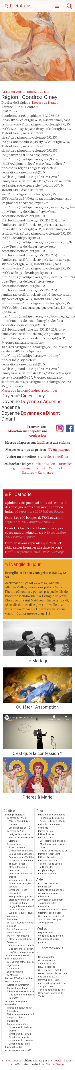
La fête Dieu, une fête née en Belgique (21, 924)
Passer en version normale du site (25, 91)
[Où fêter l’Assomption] (37, 685)
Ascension (12, 916)
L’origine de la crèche (19, 834)
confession (37, 435)
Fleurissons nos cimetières (23, 945)
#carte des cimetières (53, 457)
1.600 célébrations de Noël (51, 990)
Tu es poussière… (18, 847)
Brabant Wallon (44, 464)
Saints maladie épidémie (52, 821)
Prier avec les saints (48, 860)
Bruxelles (65, 464)
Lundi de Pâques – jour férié (23, 913)
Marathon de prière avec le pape (53, 846)
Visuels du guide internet (51, 936)
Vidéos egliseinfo (47, 963)
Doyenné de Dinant (40, 413)
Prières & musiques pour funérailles (19, 1009)
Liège (13, 468)
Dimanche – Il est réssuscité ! (18, 892)
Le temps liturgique (15, 814)
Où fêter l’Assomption (37, 707)
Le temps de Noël (16, 831)
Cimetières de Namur (19, 1044)
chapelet (34, 431)
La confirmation (15, 972)
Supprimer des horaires (50, 913)
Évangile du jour (25, 564)
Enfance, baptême (47, 873)
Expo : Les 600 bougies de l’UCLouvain (32, 517)
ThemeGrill (55, 1060)
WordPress (14, 1060)
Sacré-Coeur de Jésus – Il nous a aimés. (20, 931)
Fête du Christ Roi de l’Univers (19, 823)
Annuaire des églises (16, 1001)
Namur (25, 468)
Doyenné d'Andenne (41, 401)
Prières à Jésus (46, 834)
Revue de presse (46, 967)
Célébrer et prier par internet (21, 991)
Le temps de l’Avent (17, 818)
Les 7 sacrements (14, 958)
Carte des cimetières (17, 1024)
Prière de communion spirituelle (49, 826)
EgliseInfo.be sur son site (51, 890)
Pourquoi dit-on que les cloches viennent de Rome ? (23, 898)
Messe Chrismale (18, 867)
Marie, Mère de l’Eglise (20, 939)
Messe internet (13, 981)
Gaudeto (61, 1064)
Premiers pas (45, 886)
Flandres (28, 472)
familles (43, 442)
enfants (64, 442)
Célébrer (9, 811)
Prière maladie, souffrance (51, 814)
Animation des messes (17, 955)
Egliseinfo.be (17, 5)
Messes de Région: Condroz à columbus (29, 390)
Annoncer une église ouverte (52, 909)
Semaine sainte (15, 844)
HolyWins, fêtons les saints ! (23, 952)
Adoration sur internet (18, 985)
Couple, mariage (46, 870)
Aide (39, 879)
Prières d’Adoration (47, 857)
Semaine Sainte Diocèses (22, 854)
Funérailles (10, 1004)
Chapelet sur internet (17, 988)
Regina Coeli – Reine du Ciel (54, 850)
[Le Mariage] (37, 638)
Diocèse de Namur (45, 102)
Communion (13, 968)
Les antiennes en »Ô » (20, 828)
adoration (14, 431)
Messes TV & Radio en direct (19, 978)
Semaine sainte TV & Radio (22, 857)
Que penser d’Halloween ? (22, 949)
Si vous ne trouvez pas (49, 919)
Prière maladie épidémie (52, 818)
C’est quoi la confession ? (37, 753)
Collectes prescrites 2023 (18, 1050)
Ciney (26, 395)
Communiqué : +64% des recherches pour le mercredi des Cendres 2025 (52, 973)
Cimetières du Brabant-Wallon (20, 1029)
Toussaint (12, 942)
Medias (41, 928)
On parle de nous (46, 960)
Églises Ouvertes (14, 1047)
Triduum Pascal (17, 864)
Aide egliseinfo (45, 922)
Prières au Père (46, 831)
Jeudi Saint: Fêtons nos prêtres (21, 875)
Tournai (39, 468)
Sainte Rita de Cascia (51, 864)
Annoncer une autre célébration (48, 895)
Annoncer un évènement (50, 900)
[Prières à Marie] (37, 775)
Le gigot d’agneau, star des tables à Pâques (22, 908)
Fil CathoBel (21, 494)
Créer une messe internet (51, 916)
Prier (39, 811)
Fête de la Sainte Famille (21, 837)
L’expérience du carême (21, 850)
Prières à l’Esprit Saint (49, 854)
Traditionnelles (45, 867)
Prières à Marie (37, 797)
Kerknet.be (45, 472)
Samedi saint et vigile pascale (20, 885)
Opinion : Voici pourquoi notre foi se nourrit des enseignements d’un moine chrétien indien (36, 507)
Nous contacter (46, 957)
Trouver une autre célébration (47, 905)
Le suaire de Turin (18, 903)
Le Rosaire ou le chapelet (53, 841)
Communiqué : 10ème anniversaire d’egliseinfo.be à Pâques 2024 (52, 983)
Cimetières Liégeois (19, 1037)
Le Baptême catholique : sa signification (21, 964)
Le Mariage (37, 660)
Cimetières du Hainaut (20, 1034)
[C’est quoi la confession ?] (37, 731)
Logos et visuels (46, 932)
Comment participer (48, 883)
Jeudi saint (14, 870)
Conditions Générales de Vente (50, 995)
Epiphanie (14, 841)
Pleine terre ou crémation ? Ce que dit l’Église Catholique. (20, 1017)
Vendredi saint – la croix (21, 880)
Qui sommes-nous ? (49, 950)
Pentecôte (12, 919)
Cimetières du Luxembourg (22, 1040)
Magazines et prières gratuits (49, 941)
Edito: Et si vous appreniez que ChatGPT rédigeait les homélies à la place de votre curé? (33, 547)
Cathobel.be (57, 468)
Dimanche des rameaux (21, 860)
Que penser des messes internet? (21, 996)
